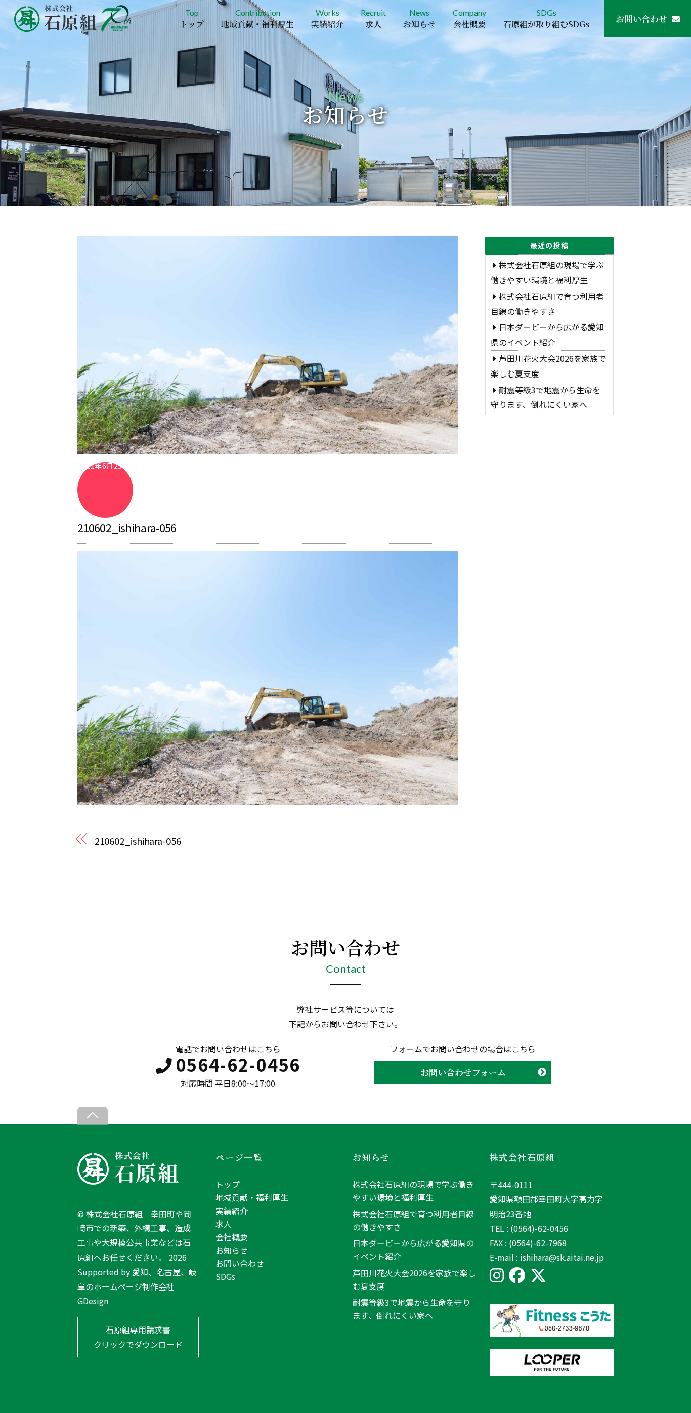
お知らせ (231, 1250)
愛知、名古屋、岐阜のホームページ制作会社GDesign (137, 1286)
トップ (227, 1184)
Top (192, 18)
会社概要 (231, 1237)
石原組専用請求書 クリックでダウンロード (138, 1336)
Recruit (373, 18)
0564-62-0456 (238, 1064)
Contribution (257, 18)
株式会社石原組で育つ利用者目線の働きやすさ (413, 1220)
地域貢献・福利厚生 (251, 1197)
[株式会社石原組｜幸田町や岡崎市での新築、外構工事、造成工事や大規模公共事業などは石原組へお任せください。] (128, 1181)
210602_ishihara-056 (126, 527)
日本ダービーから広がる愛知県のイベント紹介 (413, 1249)
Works (327, 18)
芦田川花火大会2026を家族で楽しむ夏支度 (414, 1279)
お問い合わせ (641, 18)
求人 (223, 1224)
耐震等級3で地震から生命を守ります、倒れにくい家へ (411, 1308)
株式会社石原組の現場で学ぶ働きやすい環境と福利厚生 (413, 1190)
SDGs (546, 18)
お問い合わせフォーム (463, 1072)
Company (469, 18)
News (419, 18)
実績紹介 (231, 1210)
